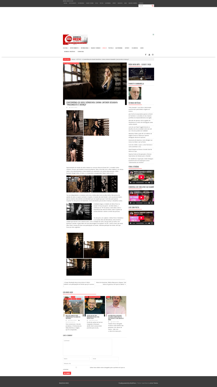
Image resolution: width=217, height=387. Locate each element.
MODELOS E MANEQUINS (73, 63)
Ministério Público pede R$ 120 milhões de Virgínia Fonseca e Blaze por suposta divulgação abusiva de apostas (140, 135)
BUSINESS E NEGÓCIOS (133, 3)
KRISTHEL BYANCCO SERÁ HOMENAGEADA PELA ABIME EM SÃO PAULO (73, 317)
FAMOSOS (74, 299)
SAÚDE (125, 3)
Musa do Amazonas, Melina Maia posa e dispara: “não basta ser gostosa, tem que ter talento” (111, 283)
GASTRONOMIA (108, 3)
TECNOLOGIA (141, 3)
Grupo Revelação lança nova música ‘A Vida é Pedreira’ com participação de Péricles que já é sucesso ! (79, 284)
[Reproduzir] (131, 182)
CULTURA (65, 3)
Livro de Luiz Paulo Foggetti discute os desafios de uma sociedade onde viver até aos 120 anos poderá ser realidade (140, 129)
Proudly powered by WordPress (127, 383)
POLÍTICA (101, 3)
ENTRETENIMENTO (72, 3)
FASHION (79, 299)
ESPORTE (114, 3)
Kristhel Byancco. (70, 322)
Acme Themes (154, 383)
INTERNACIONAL (81, 3)
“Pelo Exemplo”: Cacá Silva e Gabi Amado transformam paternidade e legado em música (140, 109)
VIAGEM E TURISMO (89, 3)
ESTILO (96, 3)
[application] (141, 177)
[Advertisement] (108, 20)
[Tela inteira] (152, 182)
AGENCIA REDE (73, 107)
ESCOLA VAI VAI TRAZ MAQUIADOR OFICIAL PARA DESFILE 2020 (93, 317)
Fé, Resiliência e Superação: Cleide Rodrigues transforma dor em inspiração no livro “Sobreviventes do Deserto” (141, 160)
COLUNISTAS (120, 3)
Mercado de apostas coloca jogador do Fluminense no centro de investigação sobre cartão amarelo (141, 122)
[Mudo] (149, 182)
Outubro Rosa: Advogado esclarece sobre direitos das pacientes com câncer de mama (116, 318)
